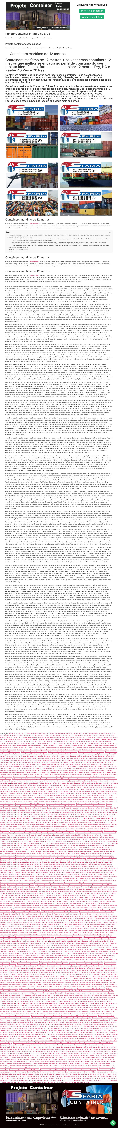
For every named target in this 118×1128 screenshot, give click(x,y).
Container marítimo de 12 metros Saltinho (13, 1005)
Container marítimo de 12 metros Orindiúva (93, 939)
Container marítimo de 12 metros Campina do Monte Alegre (58, 789)
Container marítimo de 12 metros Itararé (94, 874)
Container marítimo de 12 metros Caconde (34, 785)
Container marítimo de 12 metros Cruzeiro (75, 812)
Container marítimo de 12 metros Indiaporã (99, 860)
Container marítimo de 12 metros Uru (49, 1074)
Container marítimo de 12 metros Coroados (39, 808)
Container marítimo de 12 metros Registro (62, 989)
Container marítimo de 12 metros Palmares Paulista (45, 945)
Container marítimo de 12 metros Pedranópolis (68, 955)
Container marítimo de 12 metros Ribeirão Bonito (36, 991)
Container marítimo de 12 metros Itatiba (32, 876)
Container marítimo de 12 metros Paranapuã (61, 949)
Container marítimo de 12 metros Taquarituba (81, 1059)
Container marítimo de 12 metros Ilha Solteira (101, 858)
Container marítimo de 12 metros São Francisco (56, 1030)
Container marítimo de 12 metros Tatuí (80, 1061)
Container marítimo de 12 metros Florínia (60, 833)
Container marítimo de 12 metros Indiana (70, 860)
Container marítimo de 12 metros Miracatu (93, 912)
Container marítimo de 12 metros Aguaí (52, 733)
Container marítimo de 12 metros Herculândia (53, 849)
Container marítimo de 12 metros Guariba (18, 847)
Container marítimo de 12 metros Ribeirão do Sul (23, 993)
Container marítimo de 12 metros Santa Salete (26, 1020)
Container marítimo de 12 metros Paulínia (35, 953)
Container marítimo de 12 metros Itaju (32, 868)
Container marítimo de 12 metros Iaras (79, 851)
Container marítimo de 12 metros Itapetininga (34, 870)
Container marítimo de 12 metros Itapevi (90, 870)
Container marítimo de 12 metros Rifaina (70, 995)
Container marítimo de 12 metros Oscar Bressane (65, 941)
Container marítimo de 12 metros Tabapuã (59, 1053)
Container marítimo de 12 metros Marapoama (59, 906)
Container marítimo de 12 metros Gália (99, 835)
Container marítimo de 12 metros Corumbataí (103, 808)
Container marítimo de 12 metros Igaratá (13, 858)
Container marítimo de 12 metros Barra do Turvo (90, 764)
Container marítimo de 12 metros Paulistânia (64, 953)
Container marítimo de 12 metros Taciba (32, 1055)
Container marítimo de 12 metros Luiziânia (54, 899)
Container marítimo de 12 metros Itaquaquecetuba (63, 874)
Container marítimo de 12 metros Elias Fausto (79, 820)
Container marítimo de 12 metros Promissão (93, 982)
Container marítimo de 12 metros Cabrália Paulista (27, 783)
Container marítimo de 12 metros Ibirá (16, 854)
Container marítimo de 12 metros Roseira (101, 999)
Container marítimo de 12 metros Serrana (89, 1047)
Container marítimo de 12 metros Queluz (88, 985)
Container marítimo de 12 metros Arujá (56, 756)
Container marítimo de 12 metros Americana (96, 741)
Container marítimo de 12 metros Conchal (63, 806)
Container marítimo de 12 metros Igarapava (99, 856)
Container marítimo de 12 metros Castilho (56, 800)
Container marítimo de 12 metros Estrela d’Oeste (51, 827)
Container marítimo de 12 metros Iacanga (27, 851)
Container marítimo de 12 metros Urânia (23, 1074)
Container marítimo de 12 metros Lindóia (52, 895)
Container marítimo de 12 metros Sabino (70, 1001)
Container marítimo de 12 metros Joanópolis (43, 887)
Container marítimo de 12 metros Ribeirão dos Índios (56, 993)
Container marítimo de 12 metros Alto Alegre (22, 739)
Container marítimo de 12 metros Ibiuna (99, 854)
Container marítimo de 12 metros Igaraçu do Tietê (67, 856)
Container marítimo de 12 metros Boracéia (27, 777)
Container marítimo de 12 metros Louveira (47, 897)
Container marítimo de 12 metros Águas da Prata (82, 733)
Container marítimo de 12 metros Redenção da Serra (87, 987)
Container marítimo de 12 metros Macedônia (83, 901)
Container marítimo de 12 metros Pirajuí (84, 966)
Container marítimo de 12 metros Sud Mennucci (59, 1051)
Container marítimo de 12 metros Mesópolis (84, 910)
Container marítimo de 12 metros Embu (48, 822)
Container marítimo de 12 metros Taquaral (21, 1059)
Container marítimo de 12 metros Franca (88, 833)
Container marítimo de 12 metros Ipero (72, 862)
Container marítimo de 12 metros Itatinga (59, 876)
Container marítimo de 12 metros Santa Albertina (83, 1007)
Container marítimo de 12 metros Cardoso (77, 797)
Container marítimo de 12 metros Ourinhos (14, 943)
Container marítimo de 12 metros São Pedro (49, 1041)
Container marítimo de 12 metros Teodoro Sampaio (50, 1064)
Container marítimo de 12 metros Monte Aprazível (67, 920)
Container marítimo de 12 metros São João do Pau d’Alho (89, 1032)
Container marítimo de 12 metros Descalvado (42, 814)
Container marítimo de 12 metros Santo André (49, 1022)
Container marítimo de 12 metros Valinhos (18, 1076)
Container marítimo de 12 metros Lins (78, 895)
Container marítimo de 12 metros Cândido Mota (58, 793)
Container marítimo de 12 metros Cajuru (25, 789)
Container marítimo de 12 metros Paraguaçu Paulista (57, 947)
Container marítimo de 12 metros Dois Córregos (75, 816)
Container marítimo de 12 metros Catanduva (85, 800)
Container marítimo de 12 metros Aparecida (26, 748)
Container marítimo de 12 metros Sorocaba (29, 1051)
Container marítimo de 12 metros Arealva (28, 754)
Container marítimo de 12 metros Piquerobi (61, 964)
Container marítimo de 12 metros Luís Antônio (24, 899)
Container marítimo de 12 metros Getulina (25, 839)
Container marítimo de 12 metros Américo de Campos (53, 743)
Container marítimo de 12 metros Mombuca (29, 918)
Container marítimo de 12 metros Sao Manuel (73, 1039)
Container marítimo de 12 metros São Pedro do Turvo (82, 1041)
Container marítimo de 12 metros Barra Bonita (24, 764)
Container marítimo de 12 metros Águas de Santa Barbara (36, 735)
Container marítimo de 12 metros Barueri (63, 766)
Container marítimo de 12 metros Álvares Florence (82, 739)
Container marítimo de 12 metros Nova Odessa (62, 935)
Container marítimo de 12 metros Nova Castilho (94, 930)
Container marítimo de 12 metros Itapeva (62, 870)
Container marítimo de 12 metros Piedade (24, 962)
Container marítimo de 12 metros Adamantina (24, 733)
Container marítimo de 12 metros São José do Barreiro (86, 1034)
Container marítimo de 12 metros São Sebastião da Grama (64, 1043)
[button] (113, 1123)
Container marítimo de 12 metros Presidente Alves (29, 980)
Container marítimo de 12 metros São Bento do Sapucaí (30, 1028)
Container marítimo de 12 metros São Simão (98, 1043)
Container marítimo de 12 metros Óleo (96, 937)
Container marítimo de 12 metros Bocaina (75, 773)
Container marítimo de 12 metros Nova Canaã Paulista (59, 930)
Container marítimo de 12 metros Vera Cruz (95, 1078)
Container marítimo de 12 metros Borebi (84, 777)
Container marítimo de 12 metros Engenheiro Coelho (26, 824)
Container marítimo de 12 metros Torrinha (83, 1066)
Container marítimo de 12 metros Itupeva (76, 879)
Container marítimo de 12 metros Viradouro (35, 1080)
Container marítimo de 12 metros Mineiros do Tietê (31, 912)
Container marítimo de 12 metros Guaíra (20, 841)
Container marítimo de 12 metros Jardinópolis (50, 885)
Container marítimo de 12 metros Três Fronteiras (56, 1068)
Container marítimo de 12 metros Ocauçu (69, 937)
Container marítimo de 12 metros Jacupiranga (18, 883)
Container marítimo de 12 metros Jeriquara (14, 887)
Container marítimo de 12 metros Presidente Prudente (23, 982)
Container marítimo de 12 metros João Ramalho (74, 887)
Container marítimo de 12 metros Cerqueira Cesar (54, 802)
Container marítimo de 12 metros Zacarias (75, 1082)
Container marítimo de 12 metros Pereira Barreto (28, 960)
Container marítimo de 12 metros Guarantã (104, 843)
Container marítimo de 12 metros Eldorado (49, 820)
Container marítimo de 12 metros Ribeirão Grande (91, 993)
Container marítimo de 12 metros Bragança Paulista (28, 779)
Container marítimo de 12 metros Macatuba (25, 901)
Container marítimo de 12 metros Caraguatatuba (16, 797)
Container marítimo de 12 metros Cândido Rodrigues (92, 793)
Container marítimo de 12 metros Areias (56, 754)
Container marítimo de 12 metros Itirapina (87, 876)
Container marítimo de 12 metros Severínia (62, 1049)
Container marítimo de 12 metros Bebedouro (56, 768)
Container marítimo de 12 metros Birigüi (92, 770)
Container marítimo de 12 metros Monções (58, 918)
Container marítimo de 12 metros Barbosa (82, 762)
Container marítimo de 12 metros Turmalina (82, 1070)
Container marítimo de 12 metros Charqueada (30, 804)
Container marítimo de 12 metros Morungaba (31, 924)
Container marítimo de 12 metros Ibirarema (44, 854)
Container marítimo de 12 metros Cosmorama (46, 810)
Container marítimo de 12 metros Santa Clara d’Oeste (69, 1009)
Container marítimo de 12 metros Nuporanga (41, 937)
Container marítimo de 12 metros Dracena (51, 818)
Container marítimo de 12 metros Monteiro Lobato (84, 922)
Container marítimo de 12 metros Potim (87, 976)
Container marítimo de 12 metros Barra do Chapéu (56, 764)
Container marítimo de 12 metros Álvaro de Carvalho (34, 741)
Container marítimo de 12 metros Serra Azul (30, 1047)
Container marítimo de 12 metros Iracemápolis (96, 864)
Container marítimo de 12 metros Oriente (64, 939)
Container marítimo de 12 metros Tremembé (24, 1068)
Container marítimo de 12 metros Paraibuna (90, 947)
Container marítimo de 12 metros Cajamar (61, 787)
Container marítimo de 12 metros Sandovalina (21, 1007)
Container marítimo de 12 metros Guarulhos (75, 847)
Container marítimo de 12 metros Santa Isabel (15, 1016)
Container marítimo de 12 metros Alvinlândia (67, 741)
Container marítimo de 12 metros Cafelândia (63, 785)
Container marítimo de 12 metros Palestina (14, 945)
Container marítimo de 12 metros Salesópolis (72, 1003)
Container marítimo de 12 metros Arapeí (34, 752)
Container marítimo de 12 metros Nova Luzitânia (30, 935)
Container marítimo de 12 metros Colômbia (34, 806)
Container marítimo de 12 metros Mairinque (24, 903)
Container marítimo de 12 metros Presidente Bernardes (65, 980)
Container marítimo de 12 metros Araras (91, 752)
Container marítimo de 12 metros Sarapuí (44, 1045)
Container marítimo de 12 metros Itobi (25, 879)
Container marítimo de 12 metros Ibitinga (72, 854)
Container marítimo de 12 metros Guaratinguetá (76, 845)
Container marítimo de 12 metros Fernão (23, 831)
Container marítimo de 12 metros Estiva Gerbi (19, 827)
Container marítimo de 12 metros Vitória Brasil (102, 1080)
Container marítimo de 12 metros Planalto (67, 970)
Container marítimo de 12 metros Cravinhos (102, 810)
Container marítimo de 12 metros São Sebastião (28, 1043)
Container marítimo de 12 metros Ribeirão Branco (69, 991)
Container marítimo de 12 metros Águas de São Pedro (73, 735)
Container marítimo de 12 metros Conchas (91, 806)
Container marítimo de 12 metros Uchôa (82, 1072)
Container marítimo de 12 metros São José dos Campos (80, 1036)
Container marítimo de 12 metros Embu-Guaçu (76, 822)
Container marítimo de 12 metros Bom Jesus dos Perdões (46, 775)
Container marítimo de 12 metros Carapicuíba (47, 797)
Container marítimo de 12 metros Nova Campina (25, 930)
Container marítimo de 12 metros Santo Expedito (48, 1026)
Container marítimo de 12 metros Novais (91, 935)
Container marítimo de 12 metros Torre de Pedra (53, 1066)
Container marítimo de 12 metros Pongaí (87, 972)
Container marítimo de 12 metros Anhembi (84, 745)
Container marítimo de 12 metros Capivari (99, 795)
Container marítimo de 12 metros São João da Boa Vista (91, 1030)
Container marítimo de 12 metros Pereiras (58, 960)
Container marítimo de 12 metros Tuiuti (85, 1068)
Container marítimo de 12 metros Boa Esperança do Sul (43, 773)
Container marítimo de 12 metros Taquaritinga (51, 1059)
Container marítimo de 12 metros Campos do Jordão (48, 791)
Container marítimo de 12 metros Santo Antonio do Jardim (86, 1024)
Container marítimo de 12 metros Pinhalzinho (31, 964)
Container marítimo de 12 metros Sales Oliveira (41, 1003)
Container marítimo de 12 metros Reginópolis (33, 989)
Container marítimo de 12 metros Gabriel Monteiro (69, 835)
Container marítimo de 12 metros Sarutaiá (72, 1045)
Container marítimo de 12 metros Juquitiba (51, 891)
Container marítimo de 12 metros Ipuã (67, 864)
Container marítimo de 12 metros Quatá (34, 985)
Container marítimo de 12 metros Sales (12, 1003)
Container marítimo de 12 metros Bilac (65, 770)
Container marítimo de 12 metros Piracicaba (29, 966)
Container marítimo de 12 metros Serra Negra (60, 1047)
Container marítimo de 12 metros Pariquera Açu (31, 951)
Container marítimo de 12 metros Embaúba (20, 822)
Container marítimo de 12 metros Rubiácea (14, 1001)
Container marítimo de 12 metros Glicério (53, 839)
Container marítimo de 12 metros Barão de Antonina (51, 762)
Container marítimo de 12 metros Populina (85, 974)
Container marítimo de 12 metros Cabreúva (59, 783)
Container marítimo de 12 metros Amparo (85, 743)
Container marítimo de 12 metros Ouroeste (73, 943)
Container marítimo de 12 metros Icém (12, 856)
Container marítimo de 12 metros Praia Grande (87, 978)
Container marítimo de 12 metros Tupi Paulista (24, 1070)
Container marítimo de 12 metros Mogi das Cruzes (54, 916)
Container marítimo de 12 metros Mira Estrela (63, 912)
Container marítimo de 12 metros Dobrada (45, 816)
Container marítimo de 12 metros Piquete (89, 964)
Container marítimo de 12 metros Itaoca (87, 868)
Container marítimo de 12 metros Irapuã (13, 866)
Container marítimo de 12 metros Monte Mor (52, 922)
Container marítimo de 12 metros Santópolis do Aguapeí (83, 1026)
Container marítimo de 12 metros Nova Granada (40, 933)
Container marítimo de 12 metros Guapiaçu (48, 841)
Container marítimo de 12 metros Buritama (83, 781)
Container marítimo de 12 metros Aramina (95, 750)
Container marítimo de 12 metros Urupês (75, 1074)
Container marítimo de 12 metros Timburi (22, 1066)
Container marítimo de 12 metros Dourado (23, 818)
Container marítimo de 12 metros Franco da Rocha (35, 835)
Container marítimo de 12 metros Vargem (75, 1076)
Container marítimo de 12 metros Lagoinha (80, 891)
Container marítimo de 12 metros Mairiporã (53, 903)
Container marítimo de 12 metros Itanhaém (60, 868)
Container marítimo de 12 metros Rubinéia (42, 1001)
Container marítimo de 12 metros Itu (50, 879)
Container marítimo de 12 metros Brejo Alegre (88, 779)
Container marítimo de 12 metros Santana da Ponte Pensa (61, 1020)
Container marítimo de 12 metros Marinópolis (29, 908)
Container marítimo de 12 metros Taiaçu (86, 1055)
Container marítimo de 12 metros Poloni (31, 972)
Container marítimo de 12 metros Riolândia (18, 999)
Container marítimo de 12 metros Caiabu (91, 785)
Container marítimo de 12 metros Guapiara (76, 841)
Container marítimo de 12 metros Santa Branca (35, 1009)
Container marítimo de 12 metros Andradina (26, 745)
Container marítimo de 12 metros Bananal (19, 762)
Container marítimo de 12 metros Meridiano (55, 910)
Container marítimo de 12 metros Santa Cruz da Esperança (29, 1012)
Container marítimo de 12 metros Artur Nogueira (27, 756)
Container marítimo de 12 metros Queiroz (61, 985)
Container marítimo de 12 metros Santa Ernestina (29, 1014)
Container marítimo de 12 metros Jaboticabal (51, 881)
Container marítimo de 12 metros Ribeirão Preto (40, 995)
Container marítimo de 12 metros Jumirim (52, 889)
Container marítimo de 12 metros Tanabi (51, 1057)
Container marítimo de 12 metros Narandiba (35, 926)
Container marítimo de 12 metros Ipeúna (99, 862)
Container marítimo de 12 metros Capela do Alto (68, 795)
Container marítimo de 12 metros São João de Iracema (52, 1032)
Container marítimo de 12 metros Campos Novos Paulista (85, 791)
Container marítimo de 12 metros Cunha (13, 814)
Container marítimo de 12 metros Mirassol (78, 914)
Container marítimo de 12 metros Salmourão (102, 1003)
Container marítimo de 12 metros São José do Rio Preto (43, 1036)
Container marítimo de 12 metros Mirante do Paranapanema (44, 914)
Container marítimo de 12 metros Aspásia (83, 756)
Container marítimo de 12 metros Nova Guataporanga (74, 933)
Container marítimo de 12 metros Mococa (23, 916)
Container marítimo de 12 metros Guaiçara (81, 839)
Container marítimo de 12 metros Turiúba (53, 1070)
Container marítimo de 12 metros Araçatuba (31, 750)
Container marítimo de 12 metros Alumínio (51, 739)
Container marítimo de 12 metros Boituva (13, 775)
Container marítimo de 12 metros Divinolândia (15, 816)
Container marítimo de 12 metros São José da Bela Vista (49, 1034)
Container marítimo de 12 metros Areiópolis (84, 754)
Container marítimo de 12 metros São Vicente (15, 1045)
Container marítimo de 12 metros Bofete (103, 773)
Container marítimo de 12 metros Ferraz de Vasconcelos (55, 831)
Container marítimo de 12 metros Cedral (24, 802)
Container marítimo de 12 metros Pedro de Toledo (79, 958)
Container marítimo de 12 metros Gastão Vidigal (42, 837)
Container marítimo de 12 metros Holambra (82, 849)
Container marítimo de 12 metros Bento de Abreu (88, 768)
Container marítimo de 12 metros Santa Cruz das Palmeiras (68, 1012)
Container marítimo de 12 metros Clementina (90, 804)
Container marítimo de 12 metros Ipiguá (13, 864)
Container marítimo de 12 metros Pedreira (13, 958)
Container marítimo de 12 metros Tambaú (23, 1057)
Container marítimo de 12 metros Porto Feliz (27, 976)
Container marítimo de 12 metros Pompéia (59, 972)
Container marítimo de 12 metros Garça (13, 837)
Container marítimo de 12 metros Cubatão (103, 812)
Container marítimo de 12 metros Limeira (24, 895)
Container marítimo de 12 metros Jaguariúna (48, 883)
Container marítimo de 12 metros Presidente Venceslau (60, 982)
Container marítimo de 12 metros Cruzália (47, 812)
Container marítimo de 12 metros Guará (104, 841)
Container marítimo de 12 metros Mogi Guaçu (87, 916)
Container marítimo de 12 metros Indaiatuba (42, 860)
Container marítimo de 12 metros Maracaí (29, 906)
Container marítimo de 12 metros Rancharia (55, 987)
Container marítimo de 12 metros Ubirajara (54, 1072)
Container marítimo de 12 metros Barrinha (35, 766)
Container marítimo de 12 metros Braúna (59, 779)
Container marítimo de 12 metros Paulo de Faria (95, 953)
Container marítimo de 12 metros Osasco (34, 941)
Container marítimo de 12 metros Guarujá (46, 847)
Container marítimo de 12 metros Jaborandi (21, 881)
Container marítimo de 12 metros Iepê (38, 856)
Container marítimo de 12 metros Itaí (94, 866)
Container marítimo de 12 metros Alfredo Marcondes (51, 737)
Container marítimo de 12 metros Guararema (45, 845)
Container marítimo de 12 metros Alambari (20, 737)
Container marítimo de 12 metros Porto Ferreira (58, 976)
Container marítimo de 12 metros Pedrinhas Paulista (45, 958)
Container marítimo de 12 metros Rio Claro (36, 997)
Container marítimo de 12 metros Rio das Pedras (67, 997)
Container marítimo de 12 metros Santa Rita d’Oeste (33, 1018)
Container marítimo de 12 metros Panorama (25, 947)
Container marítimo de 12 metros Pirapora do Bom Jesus (29, 968)
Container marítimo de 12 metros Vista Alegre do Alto (68, 1080)
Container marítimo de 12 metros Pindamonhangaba (86, 962)
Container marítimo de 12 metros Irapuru (40, 866)
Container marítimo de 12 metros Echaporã (20, 820)
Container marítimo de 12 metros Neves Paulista (21, 928)
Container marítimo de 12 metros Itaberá (67, 866)
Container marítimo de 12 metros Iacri (53, 851)
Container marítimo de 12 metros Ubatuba (25, 1072)
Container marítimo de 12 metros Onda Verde (36, 939)
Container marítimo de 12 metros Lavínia (24, 893)
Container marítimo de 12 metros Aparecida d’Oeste (58, 748)
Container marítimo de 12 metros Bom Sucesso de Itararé (85, 775)
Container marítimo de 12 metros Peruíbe (86, 960)
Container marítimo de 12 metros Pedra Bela (38, 955)
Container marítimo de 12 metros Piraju (57, 966)
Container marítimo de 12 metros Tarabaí (26, 1061)
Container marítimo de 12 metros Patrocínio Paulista (91, 951)
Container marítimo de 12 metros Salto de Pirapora (71, 1005)
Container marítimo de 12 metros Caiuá (34, 787)
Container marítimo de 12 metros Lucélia (75, 897)
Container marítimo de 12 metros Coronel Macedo (70, 808)
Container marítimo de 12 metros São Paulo (20, 1041)
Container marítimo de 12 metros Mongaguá (87, 918)
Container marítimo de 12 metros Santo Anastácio (16, 1022)
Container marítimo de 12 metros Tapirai (78, 1057)
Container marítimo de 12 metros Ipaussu (45, 862)
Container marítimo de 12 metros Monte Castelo (21, 922)
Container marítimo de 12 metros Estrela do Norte (84, 827)
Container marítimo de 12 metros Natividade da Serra (67, 926)
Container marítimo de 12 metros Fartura (38, 829)
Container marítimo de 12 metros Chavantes (60, 804)
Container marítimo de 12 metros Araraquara (62, 752)
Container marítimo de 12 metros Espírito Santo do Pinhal (63, 824)
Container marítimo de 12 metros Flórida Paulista (30, 833)
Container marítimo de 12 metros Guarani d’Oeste (72, 843)
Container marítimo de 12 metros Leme (80, 893)
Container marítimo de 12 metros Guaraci (42, 843)
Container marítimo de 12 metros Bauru (28, 768)
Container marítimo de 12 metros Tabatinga (88, 1053)
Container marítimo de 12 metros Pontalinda (24, 974)
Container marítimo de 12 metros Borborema (56, 777)
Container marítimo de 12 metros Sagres (97, 1001)
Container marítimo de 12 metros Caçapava (88, 783)
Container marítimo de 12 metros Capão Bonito (36, 795)
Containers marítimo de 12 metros (19, 247)
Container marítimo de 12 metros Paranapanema (30, 949)
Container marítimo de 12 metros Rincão (97, 995)
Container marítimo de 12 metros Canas (29, 793)
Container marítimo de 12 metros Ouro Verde (43, 943)
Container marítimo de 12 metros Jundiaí (80, 889)
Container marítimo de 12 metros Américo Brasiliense (17, 743)
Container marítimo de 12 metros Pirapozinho (63, 968)
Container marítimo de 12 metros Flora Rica (89, 831)
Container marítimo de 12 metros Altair (82, 737)
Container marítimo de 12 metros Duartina (79, 818)
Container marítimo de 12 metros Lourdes (19, 897)
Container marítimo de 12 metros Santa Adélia (51, 1007)
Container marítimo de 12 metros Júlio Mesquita (22, 889)
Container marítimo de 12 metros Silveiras (90, 1049)
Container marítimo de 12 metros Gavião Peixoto (75, 837)
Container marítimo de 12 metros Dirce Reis (100, 814)
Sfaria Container (33, 275)
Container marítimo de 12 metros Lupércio (82, 899)
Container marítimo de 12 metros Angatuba (56, 745)
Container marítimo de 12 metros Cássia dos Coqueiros (23, 800)
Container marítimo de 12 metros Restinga (91, 989)
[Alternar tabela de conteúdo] (109, 232)
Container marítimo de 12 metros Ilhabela (13, 860)
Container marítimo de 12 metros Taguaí (59, 1055)
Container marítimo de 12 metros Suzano (31, 1053)
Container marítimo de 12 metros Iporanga (41, 864)
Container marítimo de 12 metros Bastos (90, 766)
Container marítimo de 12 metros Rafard (26, 987)
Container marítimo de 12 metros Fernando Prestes (69, 829)
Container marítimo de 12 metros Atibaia (22, 758)
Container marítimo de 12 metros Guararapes (15, 845)
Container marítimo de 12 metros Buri (56, 781)
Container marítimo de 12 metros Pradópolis (56, 978)
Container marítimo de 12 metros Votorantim (14, 1082)
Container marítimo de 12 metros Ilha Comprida (70, 858)
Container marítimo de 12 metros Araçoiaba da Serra (63, 750)
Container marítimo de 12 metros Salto (40, 1005)
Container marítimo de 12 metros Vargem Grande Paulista (29, 1078)
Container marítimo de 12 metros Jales (77, 883)
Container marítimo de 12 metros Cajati (89, 787)
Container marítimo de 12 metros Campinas (93, 789)
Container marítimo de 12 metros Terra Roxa (82, 1064)
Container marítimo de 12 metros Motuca (60, 924)
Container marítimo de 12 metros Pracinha (27, 978)
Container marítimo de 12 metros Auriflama (50, 758)
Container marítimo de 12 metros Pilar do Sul (53, 962)
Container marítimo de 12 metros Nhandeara (52, 928)
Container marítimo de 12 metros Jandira (20, 885)
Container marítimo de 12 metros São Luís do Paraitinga (39, 1039)
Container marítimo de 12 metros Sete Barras (32, 1049)
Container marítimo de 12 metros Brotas (30, 781)
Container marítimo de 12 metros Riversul (46, 999)
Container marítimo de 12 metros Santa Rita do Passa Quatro (71, 1018)
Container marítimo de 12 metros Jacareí (80, 881)
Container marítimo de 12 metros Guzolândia (22, 849)
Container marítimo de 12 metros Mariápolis (89, 906)
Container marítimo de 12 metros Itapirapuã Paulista (31, 872)
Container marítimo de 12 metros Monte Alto (35, 920)
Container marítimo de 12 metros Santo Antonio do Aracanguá (45, 1024)
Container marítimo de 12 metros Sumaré (89, 1051)
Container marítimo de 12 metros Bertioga (38, 770)
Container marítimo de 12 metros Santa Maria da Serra (79, 1016)
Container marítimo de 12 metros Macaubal (54, 901)
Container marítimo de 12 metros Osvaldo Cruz (97, 941)
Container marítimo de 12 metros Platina (95, 970)
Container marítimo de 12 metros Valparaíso (47, 1076)
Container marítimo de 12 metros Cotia (74, 810)
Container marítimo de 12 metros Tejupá (19, 1064)
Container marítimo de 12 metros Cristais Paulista (16, 812)
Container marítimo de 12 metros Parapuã (90, 949)
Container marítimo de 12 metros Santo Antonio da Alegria (83, 1022)
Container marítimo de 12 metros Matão (88, 908)
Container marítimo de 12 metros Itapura (33, 874)
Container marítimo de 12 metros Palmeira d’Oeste (79, 945)
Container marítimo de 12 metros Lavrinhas (53, 893)
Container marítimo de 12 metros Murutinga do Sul (91, 924)
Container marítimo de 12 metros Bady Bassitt (51, 760)
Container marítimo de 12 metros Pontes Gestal (55, 974)
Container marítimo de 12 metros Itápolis (62, 872)
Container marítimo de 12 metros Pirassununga (94, 968)
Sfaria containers (33, 262)
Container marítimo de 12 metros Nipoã (81, 928)
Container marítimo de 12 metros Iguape (40, 858)
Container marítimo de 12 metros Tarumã (53, 1061)
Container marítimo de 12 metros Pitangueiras (38, 970)
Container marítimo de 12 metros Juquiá (23, 891)
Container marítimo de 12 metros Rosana (74, 999)
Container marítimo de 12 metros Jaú (104, 885)
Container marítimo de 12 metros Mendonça (25, 910)
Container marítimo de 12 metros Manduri (82, 903)
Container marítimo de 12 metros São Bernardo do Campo (68, 1028)
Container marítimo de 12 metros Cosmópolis (15, 810)
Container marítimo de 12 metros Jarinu (78, 885)
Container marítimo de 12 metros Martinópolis (59, 908)
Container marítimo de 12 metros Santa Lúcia (45, 1016)
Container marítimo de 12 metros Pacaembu (102, 943)
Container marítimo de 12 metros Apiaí (88, 748)
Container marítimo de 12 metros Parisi (60, 951)
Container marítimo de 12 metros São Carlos (25, 1030)
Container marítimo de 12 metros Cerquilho (85, 802)
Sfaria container (33, 224)
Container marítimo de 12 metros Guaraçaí (14, 843)
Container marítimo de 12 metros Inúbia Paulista (15, 862)
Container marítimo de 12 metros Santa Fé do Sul (62, 1014)
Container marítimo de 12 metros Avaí (77, 758)
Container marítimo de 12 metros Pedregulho (99, 955)
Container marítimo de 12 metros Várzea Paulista (65, 1078)
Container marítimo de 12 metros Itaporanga (90, 872)
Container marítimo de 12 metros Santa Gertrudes (95, 1014)
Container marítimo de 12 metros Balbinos (81, 760)
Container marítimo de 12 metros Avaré (22, 760)
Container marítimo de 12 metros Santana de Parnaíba (99, 1020)
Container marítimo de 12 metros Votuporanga (45, 1082)
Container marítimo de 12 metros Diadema (71, 814)
